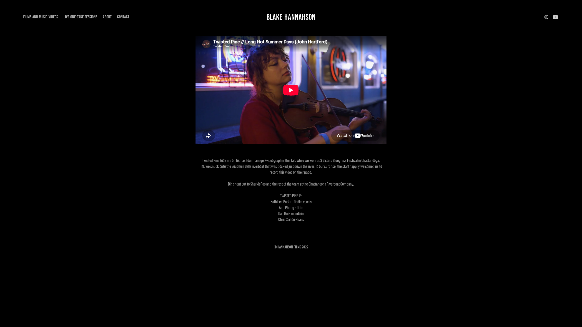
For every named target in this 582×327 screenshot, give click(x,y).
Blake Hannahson (291, 17)
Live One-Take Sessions (80, 17)
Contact (123, 17)
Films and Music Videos (40, 17)
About (107, 17)
